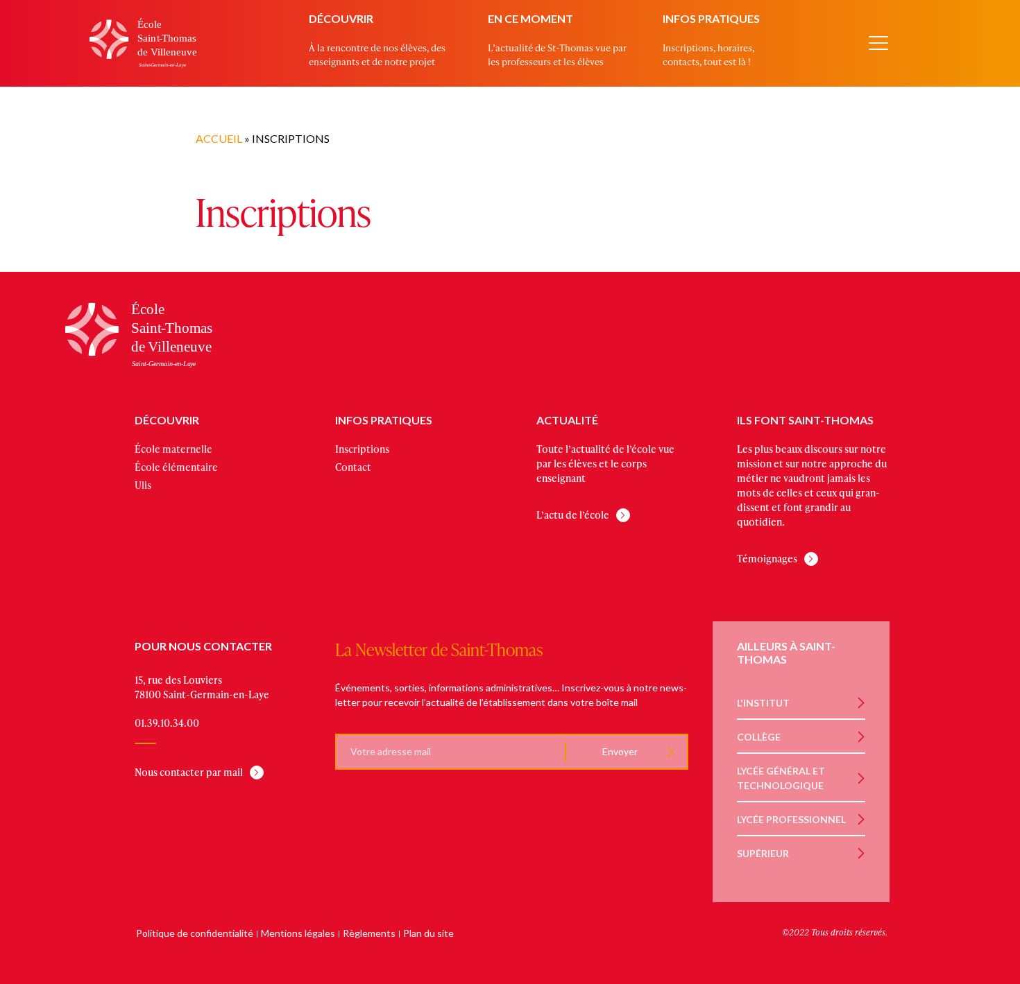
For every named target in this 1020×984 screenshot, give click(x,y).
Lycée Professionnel (791, 819)
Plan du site (428, 933)
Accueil (219, 138)
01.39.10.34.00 (167, 723)
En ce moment (530, 18)
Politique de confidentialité (194, 933)
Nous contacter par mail (189, 772)
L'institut (763, 703)
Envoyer (619, 751)
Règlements (369, 933)
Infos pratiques (711, 18)
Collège (759, 737)
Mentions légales (298, 933)
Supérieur (763, 853)
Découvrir (341, 18)
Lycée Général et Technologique (781, 778)
